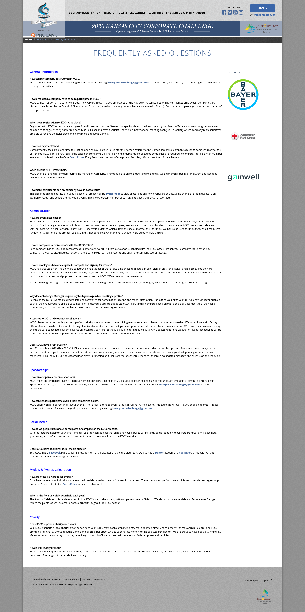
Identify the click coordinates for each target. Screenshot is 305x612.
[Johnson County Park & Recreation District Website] (262, 603)
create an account (264, 14)
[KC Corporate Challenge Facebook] (225, 12)
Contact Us (99, 579)
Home (28, 39)
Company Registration (85, 13)
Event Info (155, 13)
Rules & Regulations (131, 13)
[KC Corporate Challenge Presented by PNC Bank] (44, 19)
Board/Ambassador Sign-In (47, 579)
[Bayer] (243, 111)
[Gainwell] (243, 194)
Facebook (55, 452)
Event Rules (77, 157)
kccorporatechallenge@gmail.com (128, 82)
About (200, 13)
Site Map (86, 579)
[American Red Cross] (243, 153)
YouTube (184, 452)
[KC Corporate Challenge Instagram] (241, 12)
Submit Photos (71, 579)
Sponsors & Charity (180, 13)
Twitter (159, 452)
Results (108, 13)
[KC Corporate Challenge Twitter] (230, 12)
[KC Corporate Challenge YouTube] (236, 12)
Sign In (262, 8)
